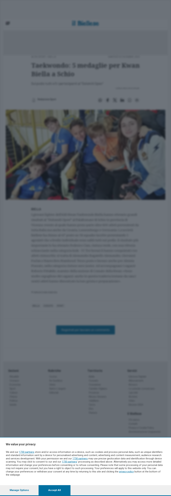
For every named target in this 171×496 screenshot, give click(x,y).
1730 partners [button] (26, 452)
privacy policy (126, 471)
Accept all (54, 490)
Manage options (19, 490)
